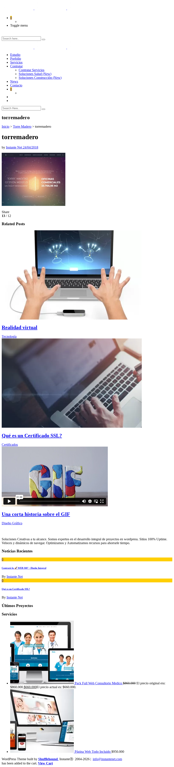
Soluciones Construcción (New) (40, 77)
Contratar (16, 66)
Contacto (16, 85)
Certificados (10, 444)
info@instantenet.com (107, 759)
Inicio (5, 126)
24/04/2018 (30, 147)
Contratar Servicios (31, 70)
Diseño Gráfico (12, 523)
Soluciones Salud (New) (35, 74)
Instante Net (14, 147)
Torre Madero (22, 126)
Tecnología (9, 336)
